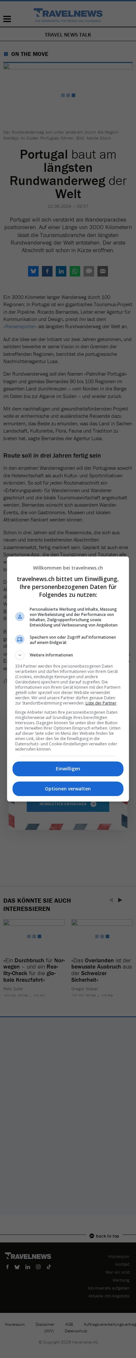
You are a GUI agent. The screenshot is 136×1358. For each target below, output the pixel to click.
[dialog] (68, 679)
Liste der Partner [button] (101, 703)
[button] (68, 655)
